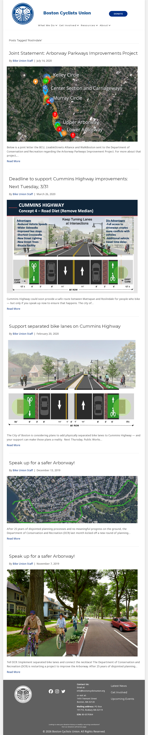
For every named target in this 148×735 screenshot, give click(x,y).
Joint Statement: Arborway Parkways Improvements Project (73, 53)
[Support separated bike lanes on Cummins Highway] (72, 384)
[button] (56, 25)
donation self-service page (77, 727)
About (104, 25)
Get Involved (67, 25)
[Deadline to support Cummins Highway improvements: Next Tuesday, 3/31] (72, 246)
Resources (88, 25)
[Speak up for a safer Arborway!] (72, 499)
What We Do (46, 25)
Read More (13, 161)
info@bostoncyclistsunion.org (91, 690)
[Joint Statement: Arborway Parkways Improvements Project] (72, 103)
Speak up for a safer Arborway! (42, 462)
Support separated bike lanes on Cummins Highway (65, 326)
